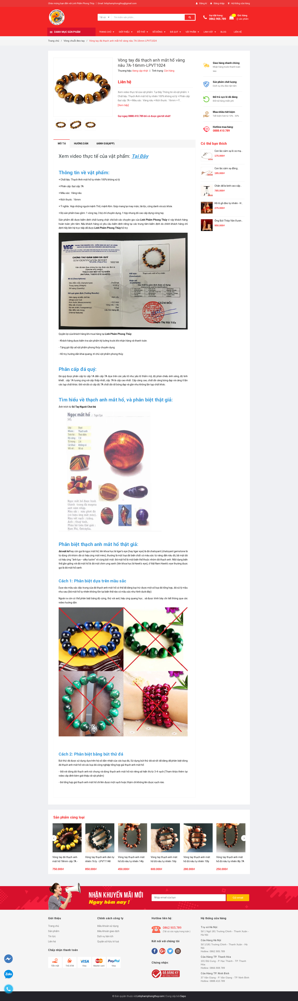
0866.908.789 (217, 968)
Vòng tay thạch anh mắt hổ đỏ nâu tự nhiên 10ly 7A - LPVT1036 (164, 861)
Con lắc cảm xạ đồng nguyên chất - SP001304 (228, 168)
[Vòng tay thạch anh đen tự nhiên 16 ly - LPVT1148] (67, 837)
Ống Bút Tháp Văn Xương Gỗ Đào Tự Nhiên (229, 221)
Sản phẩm (53, 931)
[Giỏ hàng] (231, 17)
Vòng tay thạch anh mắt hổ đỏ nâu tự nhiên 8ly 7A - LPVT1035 (197, 861)
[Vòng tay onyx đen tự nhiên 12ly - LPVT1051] (231, 837)
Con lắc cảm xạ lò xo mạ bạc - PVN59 (228, 151)
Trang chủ (53, 926)
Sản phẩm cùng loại (69, 817)
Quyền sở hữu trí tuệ (108, 941)
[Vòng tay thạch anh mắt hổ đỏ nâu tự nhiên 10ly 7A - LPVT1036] (165, 837)
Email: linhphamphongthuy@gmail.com (117, 3)
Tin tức (52, 936)
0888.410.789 (135, 116)
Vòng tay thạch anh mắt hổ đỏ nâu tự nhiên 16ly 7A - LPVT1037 (131, 861)
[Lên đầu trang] (288, 980)
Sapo (183, 996)
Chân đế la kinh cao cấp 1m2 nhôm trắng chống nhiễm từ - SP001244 (228, 186)
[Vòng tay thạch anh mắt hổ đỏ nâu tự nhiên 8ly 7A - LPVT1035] (198, 837)
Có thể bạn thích (214, 143)
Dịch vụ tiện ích (105, 936)
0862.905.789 (217, 19)
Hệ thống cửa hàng (240, 3)
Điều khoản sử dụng (107, 926)
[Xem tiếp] (123, 105)
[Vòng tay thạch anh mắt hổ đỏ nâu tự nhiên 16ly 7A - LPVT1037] (132, 837)
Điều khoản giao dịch (108, 931)
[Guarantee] (166, 973)
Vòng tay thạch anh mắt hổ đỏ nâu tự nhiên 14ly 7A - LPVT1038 (98, 861)
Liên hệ (52, 941)
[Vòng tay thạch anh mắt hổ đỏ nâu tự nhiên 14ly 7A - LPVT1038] (100, 837)
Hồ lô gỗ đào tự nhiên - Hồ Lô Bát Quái (229, 203)
